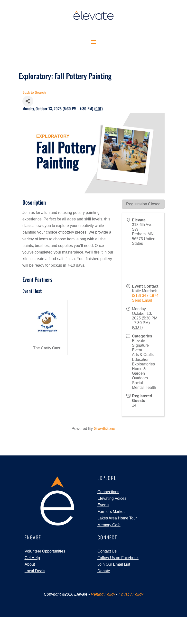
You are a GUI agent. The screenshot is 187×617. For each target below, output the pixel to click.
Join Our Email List (113, 564)
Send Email (142, 300)
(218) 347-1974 (145, 295)
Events (103, 505)
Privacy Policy (131, 594)
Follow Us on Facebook (118, 558)
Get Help (32, 558)
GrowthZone (104, 428)
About (30, 564)
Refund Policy (103, 594)
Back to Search (34, 92)
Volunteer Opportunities (45, 551)
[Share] (27, 101)
